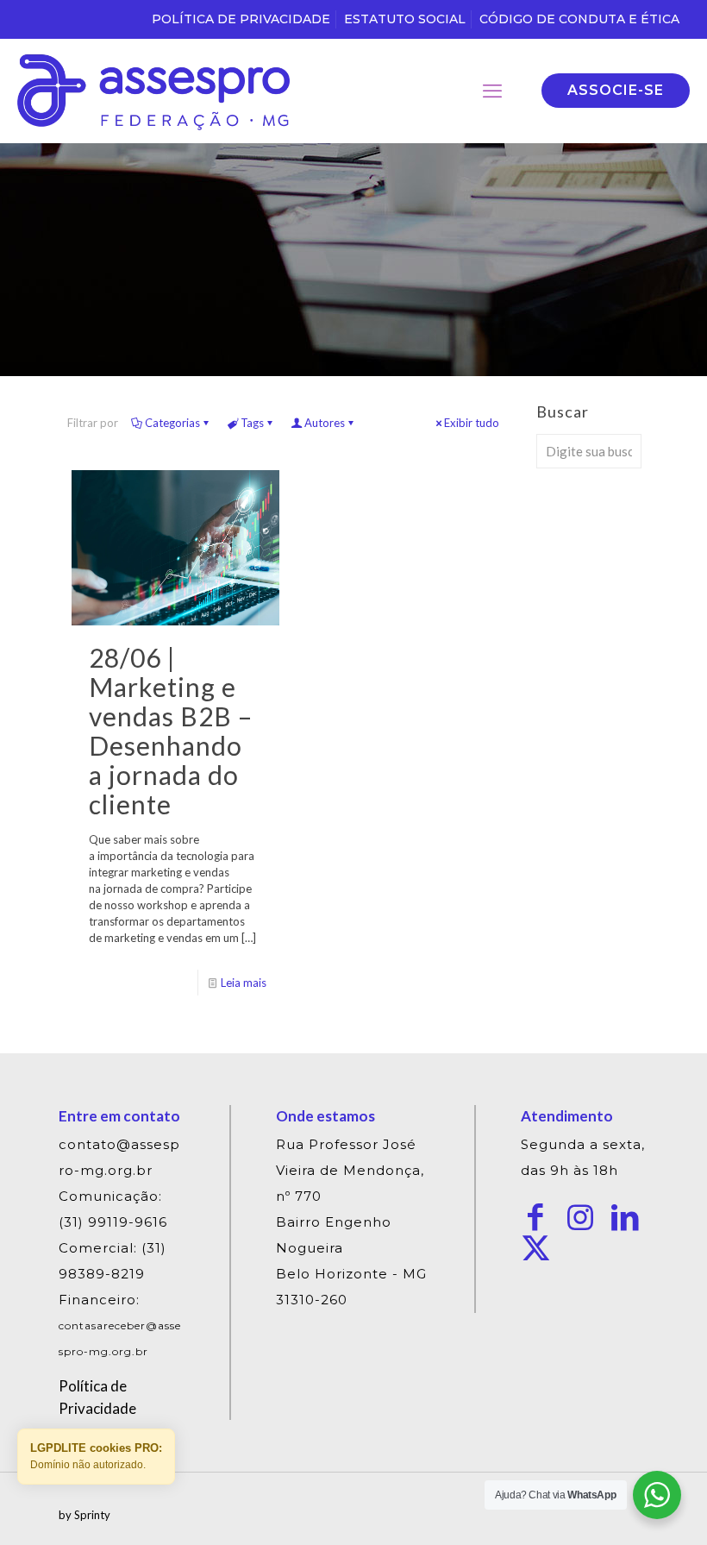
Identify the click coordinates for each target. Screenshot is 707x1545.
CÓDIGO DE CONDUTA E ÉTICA (579, 19)
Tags (252, 423)
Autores (324, 423)
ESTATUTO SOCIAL (405, 19)
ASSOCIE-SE (615, 90)
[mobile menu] (492, 90)
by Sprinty (84, 1515)
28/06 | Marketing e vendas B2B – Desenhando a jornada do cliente (171, 731)
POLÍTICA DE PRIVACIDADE (241, 19)
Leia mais (243, 982)
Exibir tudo (471, 423)
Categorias (172, 423)
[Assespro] (153, 90)
